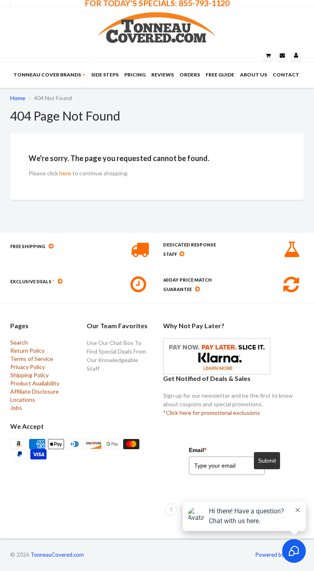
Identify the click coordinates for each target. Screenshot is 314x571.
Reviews (162, 75)
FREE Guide (220, 75)
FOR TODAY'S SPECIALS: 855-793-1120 (157, 3)
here (65, 173)
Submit (267, 460)
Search (19, 342)
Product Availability (34, 383)
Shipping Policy (29, 375)
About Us (253, 75)
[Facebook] (171, 510)
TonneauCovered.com (57, 554)
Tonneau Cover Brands (47, 75)
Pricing (135, 75)
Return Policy (27, 350)
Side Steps (105, 75)
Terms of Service (31, 358)
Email (197, 450)
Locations (22, 399)
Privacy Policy (27, 366)
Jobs (16, 407)
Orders (189, 75)
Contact (286, 75)
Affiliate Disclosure (34, 391)
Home (17, 97)
